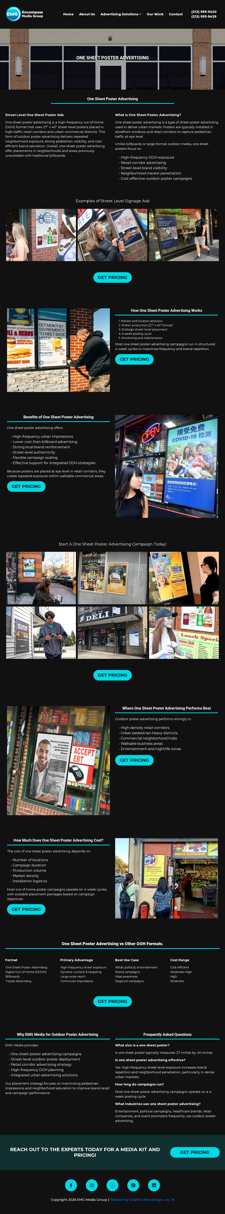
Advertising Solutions (120, 14)
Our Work (155, 14)
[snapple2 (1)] (184, 633)
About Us (87, 14)
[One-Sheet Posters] (41, 235)
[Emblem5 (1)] (112, 578)
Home (68, 14)
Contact (176, 14)
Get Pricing (112, 277)
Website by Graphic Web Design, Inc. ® (142, 1200)
